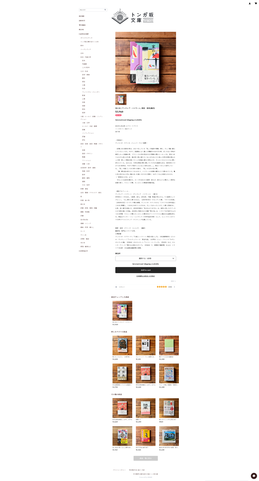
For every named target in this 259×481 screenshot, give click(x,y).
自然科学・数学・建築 (88, 168)
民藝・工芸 (86, 164)
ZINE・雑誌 (85, 239)
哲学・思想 (86, 75)
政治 (83, 109)
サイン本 (83, 235)
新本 (82, 45)
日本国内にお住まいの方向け (145, 276)
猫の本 (83, 204)
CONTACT (83, 251)
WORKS (82, 25)
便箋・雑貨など (86, 246)
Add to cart (146, 270)
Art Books (84, 220)
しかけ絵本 (86, 67)
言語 (83, 106)
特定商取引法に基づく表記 (137, 470)
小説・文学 (86, 123)
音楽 (83, 150)
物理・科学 (86, 171)
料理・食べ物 (85, 200)
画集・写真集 (85, 212)
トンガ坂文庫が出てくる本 (90, 42)
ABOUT (82, 21)
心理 (83, 99)
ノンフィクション (88, 133)
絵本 (83, 60)
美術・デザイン (87, 153)
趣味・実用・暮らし (87, 227)
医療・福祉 (84, 189)
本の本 (83, 243)
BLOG (81, 29)
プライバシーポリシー (119, 470)
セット (83, 231)
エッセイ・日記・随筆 (89, 126)
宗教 (83, 102)
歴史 (83, 78)
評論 (83, 136)
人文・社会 (84, 71)
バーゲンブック (86, 49)
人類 (83, 85)
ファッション (86, 160)
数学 (83, 175)
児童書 (84, 64)
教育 (83, 95)
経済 (83, 113)
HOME (81, 16)
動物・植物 (86, 178)
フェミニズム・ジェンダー (91, 92)
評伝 (83, 140)
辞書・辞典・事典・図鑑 (89, 208)
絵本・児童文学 (86, 57)
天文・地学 (86, 185)
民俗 (83, 82)
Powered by (143, 477)
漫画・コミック (86, 223)
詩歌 (83, 130)
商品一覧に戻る (146, 458)
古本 (82, 53)
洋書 (82, 216)
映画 (83, 157)
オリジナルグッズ (86, 38)
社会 (83, 88)
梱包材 (117, 253)
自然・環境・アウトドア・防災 (91, 193)
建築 (83, 181)
